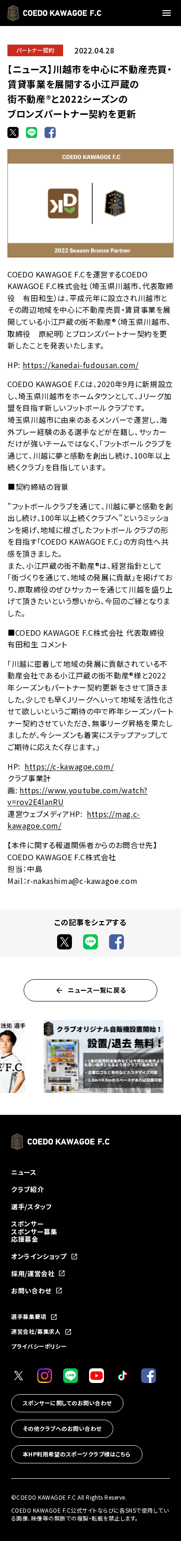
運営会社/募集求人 (36, 1332)
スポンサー (27, 1223)
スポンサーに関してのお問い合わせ (67, 1403)
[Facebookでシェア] (50, 132)
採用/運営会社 (32, 1274)
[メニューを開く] (168, 13)
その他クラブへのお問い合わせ (62, 1428)
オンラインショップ (39, 1256)
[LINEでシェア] (31, 132)
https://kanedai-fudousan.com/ (81, 364)
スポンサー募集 (34, 1231)
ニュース (24, 1172)
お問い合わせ (31, 1291)
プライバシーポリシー (38, 1346)
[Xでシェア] (13, 132)
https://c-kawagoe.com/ (69, 766)
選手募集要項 (28, 1317)
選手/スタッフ (31, 1206)
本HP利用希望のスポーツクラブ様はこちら (77, 1454)
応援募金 (25, 1239)
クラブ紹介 (27, 1189)
